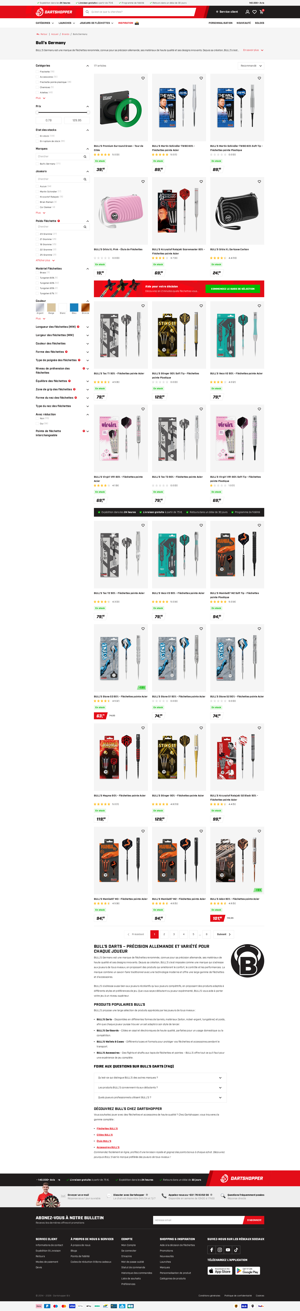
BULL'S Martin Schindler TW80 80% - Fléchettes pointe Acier (173, 148)
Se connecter (128, 1250)
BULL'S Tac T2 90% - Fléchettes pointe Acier (119, 593)
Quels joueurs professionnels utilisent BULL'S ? (124, 1097)
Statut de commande (133, 1267)
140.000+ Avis (256, 3)
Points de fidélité (80, 1256)
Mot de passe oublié (132, 1261)
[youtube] (228, 1250)
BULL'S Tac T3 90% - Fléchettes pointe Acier (177, 477)
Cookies (260, 1295)
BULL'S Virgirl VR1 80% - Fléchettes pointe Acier (118, 479)
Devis (39, 1267)
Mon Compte (128, 1245)
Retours (40, 1256)
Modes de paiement (47, 1261)
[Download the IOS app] (219, 1271)
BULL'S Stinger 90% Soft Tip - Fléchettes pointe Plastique (175, 375)
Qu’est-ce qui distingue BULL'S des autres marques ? (128, 1077)
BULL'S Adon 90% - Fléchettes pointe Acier (234, 899)
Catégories (43, 23)
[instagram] (220, 1250)
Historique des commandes (136, 1273)
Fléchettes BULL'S (107, 1128)
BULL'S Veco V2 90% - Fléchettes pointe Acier (236, 373)
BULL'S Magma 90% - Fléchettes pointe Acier (120, 795)
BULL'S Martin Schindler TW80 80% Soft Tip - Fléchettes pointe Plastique (236, 148)
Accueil (55, 34)
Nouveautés (167, 1256)
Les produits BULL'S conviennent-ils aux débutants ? (128, 1087)
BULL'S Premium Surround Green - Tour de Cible (118, 148)
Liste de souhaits (131, 1278)
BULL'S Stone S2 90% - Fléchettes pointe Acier (237, 696)
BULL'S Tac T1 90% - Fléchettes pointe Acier (119, 373)
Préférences (128, 1284)
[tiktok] (236, 1250)
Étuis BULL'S (104, 1141)
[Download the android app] (247, 1271)
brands (65, 34)
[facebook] (211, 1250)
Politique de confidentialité (238, 1295)
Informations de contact (49, 1245)
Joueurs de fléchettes (95, 23)
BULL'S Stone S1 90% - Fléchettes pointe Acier (178, 696)
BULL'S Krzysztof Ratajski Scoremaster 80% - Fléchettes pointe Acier (178, 251)
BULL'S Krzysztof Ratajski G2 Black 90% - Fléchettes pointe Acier (234, 797)
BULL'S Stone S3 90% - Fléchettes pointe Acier (121, 696)
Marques (165, 1267)
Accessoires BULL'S (108, 1147)
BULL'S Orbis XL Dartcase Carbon (229, 249)
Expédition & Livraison (48, 1250)
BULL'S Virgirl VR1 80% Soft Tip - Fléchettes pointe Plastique (235, 479)
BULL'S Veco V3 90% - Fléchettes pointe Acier (178, 593)
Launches (65, 23)
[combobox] (140, 12)
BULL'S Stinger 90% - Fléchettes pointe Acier (178, 795)
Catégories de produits (173, 1278)
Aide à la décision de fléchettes (177, 1245)
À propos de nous (80, 1245)
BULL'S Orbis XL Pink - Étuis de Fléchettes (118, 249)
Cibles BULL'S (105, 1135)
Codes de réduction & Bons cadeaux (91, 1261)
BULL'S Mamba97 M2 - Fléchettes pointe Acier (179, 899)
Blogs (74, 1250)
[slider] (37, 112)
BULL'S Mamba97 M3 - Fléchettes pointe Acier (121, 899)
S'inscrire (126, 1256)
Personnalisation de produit (175, 1273)
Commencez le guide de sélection (233, 289)
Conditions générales (209, 1295)
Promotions (166, 1250)
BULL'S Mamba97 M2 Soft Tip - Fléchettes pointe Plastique (234, 595)
